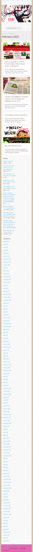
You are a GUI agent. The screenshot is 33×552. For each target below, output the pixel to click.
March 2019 (6, 406)
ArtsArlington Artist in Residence (16, 115)
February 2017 (6, 473)
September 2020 (7, 370)
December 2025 (7, 259)
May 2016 (5, 494)
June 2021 (5, 353)
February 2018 (6, 441)
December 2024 (7, 276)
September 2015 (7, 514)
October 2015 (6, 511)
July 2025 (5, 268)
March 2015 (6, 529)
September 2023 (7, 300)
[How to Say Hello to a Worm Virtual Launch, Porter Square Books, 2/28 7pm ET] (16, 50)
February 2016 (6, 502)
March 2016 (6, 500)
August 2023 (6, 303)
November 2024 (7, 279)
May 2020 (5, 382)
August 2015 (6, 517)
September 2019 (7, 394)
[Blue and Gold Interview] (16, 134)
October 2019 (6, 391)
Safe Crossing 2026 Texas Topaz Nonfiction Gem (9, 208)
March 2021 (6, 359)
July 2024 (5, 285)
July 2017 (5, 458)
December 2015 (7, 505)
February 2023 (6, 317)
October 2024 (6, 282)
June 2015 (5, 520)
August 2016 (6, 491)
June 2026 (5, 244)
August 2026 (6, 241)
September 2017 (7, 455)
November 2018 (7, 417)
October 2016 (6, 485)
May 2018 (5, 432)
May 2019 (5, 403)
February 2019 (6, 409)
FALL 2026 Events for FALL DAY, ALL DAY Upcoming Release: (8, 167)
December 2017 (7, 447)
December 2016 (7, 479)
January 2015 (6, 535)
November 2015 (7, 508)
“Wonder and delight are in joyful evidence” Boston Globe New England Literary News (16, 99)
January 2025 (6, 273)
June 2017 (5, 461)
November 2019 (7, 388)
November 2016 (7, 482)
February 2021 (6, 362)
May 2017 (5, 464)
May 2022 (5, 335)
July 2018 (5, 429)
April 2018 (5, 435)
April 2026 (5, 250)
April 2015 (5, 526)
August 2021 (6, 350)
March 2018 (6, 438)
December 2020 (7, 364)
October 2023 (6, 297)
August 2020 (6, 373)
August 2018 (6, 426)
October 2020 (6, 367)
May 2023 (5, 309)
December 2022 (7, 323)
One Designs (22, 548)
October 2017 (6, 453)
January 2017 (6, 476)
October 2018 (6, 420)
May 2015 (5, 523)
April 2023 (5, 312)
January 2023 (6, 320)
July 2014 (5, 538)
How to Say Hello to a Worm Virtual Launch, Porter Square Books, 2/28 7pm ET (15, 64)
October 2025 (6, 265)
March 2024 (6, 291)
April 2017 (5, 467)
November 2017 (7, 450)
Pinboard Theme (13, 548)
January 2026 (6, 256)
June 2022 (5, 332)
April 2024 (5, 288)
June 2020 (5, 379)
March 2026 (6, 253)
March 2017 (6, 470)
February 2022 (6, 344)
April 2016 (5, 497)
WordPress (6, 550)
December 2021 (7, 347)
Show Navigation (25, 14)
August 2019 (6, 397)
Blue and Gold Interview (13, 146)
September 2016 (7, 488)
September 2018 (7, 423)
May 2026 (5, 247)
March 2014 (6, 541)
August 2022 (6, 329)
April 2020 (5, 385)
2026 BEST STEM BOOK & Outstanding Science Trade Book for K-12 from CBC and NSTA (9, 224)
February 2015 (6, 532)
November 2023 (7, 294)
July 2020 (5, 376)
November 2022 (7, 326)
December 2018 (7, 414)
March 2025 (6, 271)
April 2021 (5, 356)
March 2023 (6, 315)
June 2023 (5, 306)
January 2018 (6, 444)
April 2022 (5, 338)
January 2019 (6, 411)
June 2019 (5, 400)
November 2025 (7, 262)
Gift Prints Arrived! (8, 161)
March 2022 (6, 341)
